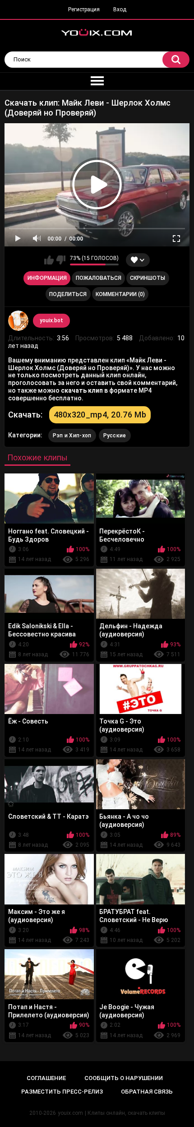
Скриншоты (147, 278)
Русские (114, 435)
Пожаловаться (98, 278)
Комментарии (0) (120, 294)
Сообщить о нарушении (123, 1078)
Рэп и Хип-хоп (72, 435)
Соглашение (46, 1078)
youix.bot (51, 320)
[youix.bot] (18, 321)
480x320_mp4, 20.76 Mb (100, 414)
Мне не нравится (60, 259)
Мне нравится (49, 259)
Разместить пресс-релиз (62, 1091)
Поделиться (68, 294)
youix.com (70, 1113)
